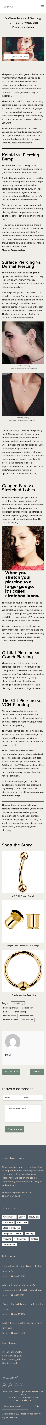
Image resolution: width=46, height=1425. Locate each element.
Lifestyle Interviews (11, 1228)
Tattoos (34, 1239)
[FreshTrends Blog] (7, 6)
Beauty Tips (34, 1217)
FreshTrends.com (22, 1400)
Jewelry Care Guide (11, 1359)
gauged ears (27, 1008)
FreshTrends (8, 1222)
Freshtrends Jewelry (12, 1352)
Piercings (30, 1233)
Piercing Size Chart (11, 1363)
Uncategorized (9, 1244)
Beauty (22, 1217)
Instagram (20, 368)
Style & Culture (21, 1239)
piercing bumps (20, 1012)
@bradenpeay (32, 368)
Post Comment (15, 1129)
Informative (22, 1222)
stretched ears (27, 1016)
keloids (6, 1012)
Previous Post (11, 1071)
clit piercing (18, 1003)
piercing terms (9, 1016)
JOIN (36, 1406)
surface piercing (10, 1019)
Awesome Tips (9, 1217)
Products (7, 1239)
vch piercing (27, 1019)
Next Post (37, 1071)
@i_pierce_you (31, 420)
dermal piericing (10, 1008)
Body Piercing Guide (12, 1355)
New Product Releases (12, 1233)
